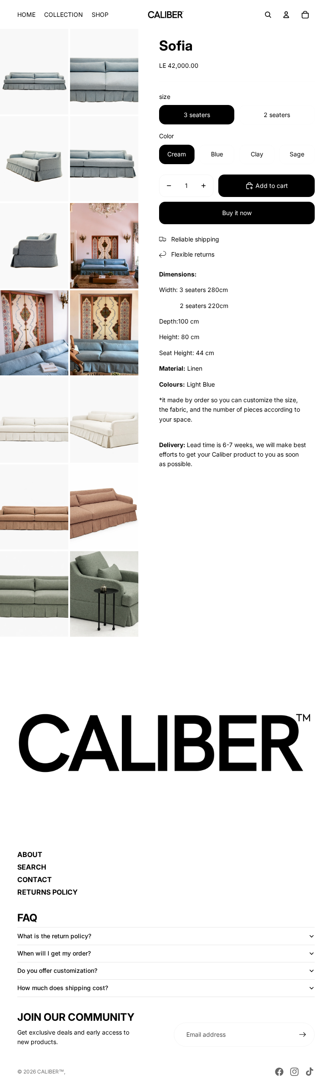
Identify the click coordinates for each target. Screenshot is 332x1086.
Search (31, 867)
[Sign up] (302, 1034)
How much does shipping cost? (62, 987)
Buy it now (237, 212)
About (29, 854)
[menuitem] (26, 14)
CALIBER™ (50, 1071)
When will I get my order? (54, 953)
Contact (34, 879)
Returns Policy (47, 892)
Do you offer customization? (57, 970)
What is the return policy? (54, 936)
